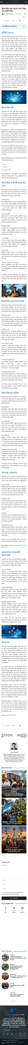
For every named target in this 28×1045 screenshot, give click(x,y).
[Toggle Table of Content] (23, 26)
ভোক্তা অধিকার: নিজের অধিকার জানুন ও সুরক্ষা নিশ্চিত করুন (21, 736)
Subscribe (22, 907)
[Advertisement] (14, 933)
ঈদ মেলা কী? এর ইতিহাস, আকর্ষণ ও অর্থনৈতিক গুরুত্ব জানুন (14, 850)
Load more (13, 1001)
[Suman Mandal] (3, 14)
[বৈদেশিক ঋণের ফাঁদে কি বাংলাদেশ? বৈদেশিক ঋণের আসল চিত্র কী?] (14, 784)
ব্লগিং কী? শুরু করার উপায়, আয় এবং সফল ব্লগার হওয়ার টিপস (7, 736)
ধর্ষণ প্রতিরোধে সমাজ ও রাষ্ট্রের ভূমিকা (17, 986)
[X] (24, 1033)
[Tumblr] (20, 1033)
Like (6, 907)
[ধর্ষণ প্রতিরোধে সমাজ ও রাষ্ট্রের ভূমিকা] (5, 985)
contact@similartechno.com (17, 1030)
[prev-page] (3, 856)
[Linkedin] (11, 1033)
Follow (14, 907)
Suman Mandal (9, 13)
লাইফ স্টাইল (12, 983)
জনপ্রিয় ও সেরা (14, 819)
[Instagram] (7, 1033)
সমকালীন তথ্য (14, 792)
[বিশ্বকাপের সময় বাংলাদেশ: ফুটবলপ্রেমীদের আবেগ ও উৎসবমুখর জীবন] (14, 812)
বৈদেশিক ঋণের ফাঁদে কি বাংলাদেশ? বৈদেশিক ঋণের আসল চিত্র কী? (14, 795)
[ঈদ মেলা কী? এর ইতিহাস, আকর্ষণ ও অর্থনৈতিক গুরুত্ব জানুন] (14, 839)
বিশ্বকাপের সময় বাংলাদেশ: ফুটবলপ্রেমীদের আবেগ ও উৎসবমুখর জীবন (14, 823)
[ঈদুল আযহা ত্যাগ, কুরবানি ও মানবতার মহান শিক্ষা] (5, 995)
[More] (19, 20)
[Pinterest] (16, 1033)
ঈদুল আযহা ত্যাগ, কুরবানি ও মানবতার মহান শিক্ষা (17, 995)
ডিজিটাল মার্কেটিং (11, 715)
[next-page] (5, 856)
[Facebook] (3, 1033)
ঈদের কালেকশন (13, 847)
